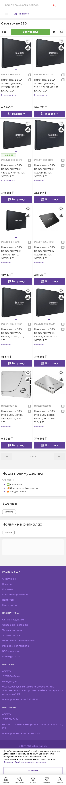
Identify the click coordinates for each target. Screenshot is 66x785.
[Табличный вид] (4, 32)
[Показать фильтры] (62, 32)
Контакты (7, 589)
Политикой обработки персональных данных (25, 762)
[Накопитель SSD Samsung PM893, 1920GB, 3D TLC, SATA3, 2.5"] (16, 53)
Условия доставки (12, 630)
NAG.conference (11, 651)
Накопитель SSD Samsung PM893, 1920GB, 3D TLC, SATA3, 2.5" (11, 85)
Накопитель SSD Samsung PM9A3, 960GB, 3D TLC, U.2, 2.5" (12, 335)
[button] (62, 5)
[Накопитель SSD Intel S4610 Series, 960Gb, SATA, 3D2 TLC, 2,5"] (49, 384)
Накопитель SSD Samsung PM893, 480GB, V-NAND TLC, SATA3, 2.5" (13, 171)
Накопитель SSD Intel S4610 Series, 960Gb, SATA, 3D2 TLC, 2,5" (44, 417)
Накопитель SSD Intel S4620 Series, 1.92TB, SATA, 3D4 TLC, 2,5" (13, 417)
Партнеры (8, 599)
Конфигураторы (11, 656)
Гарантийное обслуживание (18, 640)
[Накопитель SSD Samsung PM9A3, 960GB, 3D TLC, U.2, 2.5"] (16, 302)
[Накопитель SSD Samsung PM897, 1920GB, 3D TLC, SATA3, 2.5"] (49, 220)
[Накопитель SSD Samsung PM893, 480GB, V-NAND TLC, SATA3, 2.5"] (16, 135)
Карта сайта (9, 605)
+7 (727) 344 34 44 (11, 676)
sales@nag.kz (9, 681)
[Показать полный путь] (6, 14)
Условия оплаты (11, 635)
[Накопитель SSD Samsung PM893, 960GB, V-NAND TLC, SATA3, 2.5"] (49, 53)
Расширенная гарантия (15, 645)
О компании (9, 578)
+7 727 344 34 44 (10, 719)
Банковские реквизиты (15, 594)
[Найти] (54, 5)
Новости (7, 584)
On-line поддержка (13, 619)
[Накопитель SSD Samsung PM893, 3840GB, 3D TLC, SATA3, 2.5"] (16, 220)
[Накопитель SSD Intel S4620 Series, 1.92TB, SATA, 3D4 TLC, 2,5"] (16, 384)
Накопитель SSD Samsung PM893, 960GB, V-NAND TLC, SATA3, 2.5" (46, 85)
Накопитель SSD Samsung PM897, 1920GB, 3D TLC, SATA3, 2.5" (44, 253)
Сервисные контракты (15, 625)
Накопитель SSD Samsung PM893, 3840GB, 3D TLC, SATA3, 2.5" (11, 253)
